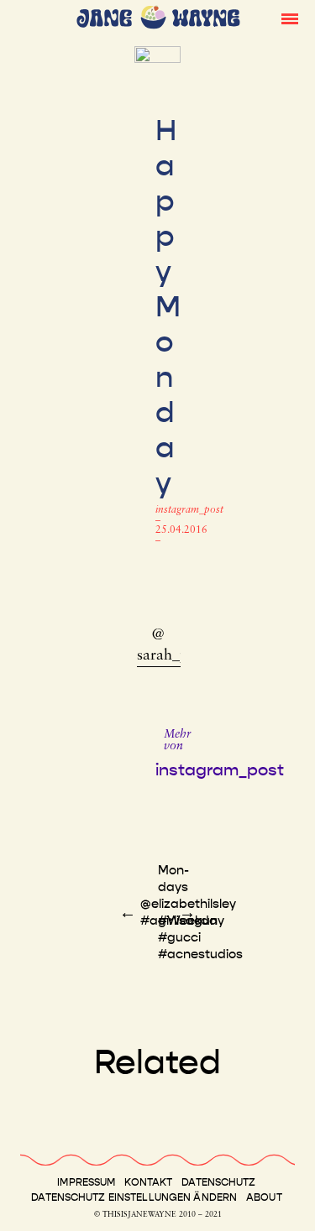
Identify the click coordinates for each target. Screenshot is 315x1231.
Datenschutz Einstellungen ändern (134, 1197)
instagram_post (189, 510)
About (264, 1197)
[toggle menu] (290, 17)
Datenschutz (218, 1182)
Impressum (86, 1182)
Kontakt (148, 1182)
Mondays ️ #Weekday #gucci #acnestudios (200, 912)
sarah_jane (172, 656)
